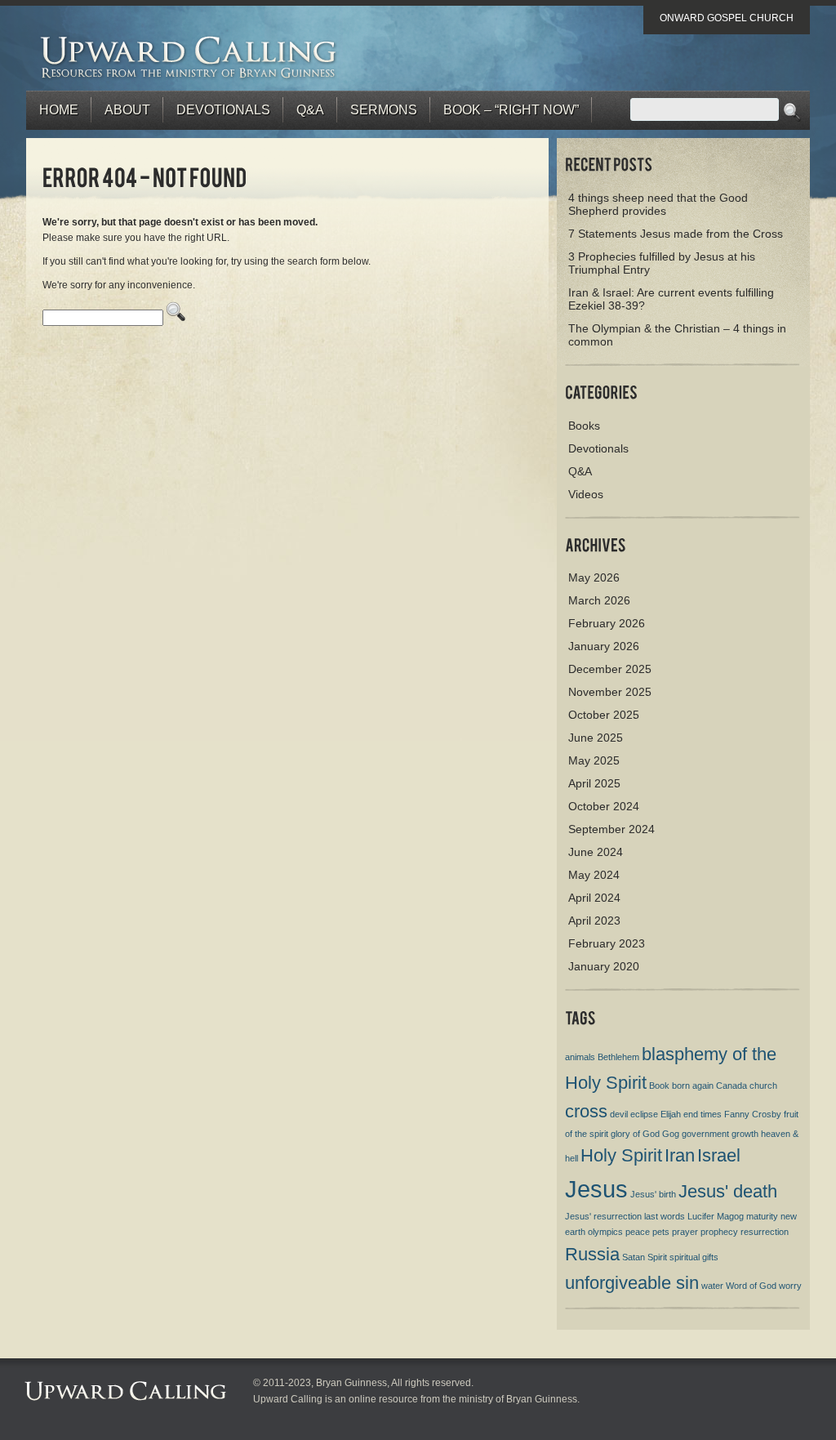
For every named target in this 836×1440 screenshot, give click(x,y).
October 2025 (603, 714)
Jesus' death (727, 1191)
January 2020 (603, 966)
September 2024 (611, 829)
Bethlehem (618, 1057)
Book (659, 1085)
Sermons (383, 110)
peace (637, 1232)
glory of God (635, 1134)
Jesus (596, 1188)
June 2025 (595, 737)
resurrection (764, 1232)
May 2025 (594, 760)
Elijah (670, 1114)
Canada (731, 1085)
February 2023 (606, 943)
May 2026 (594, 577)
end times (702, 1114)
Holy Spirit (621, 1155)
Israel (718, 1155)
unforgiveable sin (632, 1283)
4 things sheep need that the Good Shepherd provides (658, 204)
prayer (685, 1232)
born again (693, 1085)
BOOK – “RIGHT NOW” (511, 110)
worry (790, 1286)
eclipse (644, 1114)
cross (586, 1111)
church (763, 1085)
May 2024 (594, 874)
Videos (585, 494)
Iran (680, 1155)
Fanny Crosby (752, 1114)
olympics (605, 1232)
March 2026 (599, 600)
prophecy (719, 1232)
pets (660, 1232)
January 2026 (603, 646)
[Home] (188, 57)
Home (58, 110)
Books (584, 425)
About (127, 110)
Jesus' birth (653, 1194)
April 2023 (594, 920)
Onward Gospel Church (727, 18)
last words (664, 1216)
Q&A (310, 110)
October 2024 (603, 806)
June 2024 (595, 851)
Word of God (751, 1286)
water (712, 1286)
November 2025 (609, 691)
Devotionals (223, 110)
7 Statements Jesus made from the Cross (675, 233)
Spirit (657, 1257)
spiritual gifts (693, 1257)
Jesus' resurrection (603, 1216)
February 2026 (606, 623)
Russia (592, 1254)
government (705, 1134)
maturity (762, 1216)
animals (580, 1057)
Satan (633, 1257)
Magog (730, 1216)
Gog (670, 1134)
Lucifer (700, 1216)
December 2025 (609, 668)
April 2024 (594, 897)
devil (619, 1114)
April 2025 (594, 783)
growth (745, 1134)
